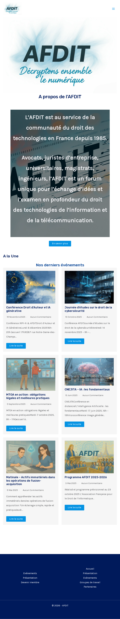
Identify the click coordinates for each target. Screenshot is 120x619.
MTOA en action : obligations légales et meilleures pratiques (28, 396)
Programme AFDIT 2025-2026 (86, 477)
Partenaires (90, 586)
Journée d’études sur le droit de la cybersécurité (88, 309)
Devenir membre (30, 582)
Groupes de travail (90, 582)
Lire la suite (16, 345)
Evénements (30, 573)
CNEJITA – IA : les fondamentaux (87, 389)
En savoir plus (60, 243)
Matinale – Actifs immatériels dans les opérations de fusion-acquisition (30, 481)
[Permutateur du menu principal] (113, 8)
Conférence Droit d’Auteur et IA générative (28, 309)
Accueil (90, 568)
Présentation (30, 577)
